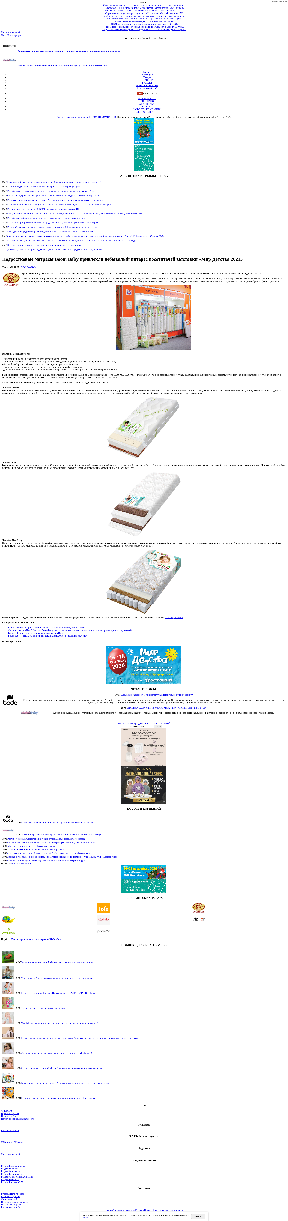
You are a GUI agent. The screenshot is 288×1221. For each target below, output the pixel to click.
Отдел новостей (9, 1199)
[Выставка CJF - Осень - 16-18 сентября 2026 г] (144, 892)
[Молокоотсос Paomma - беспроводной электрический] (144, 765)
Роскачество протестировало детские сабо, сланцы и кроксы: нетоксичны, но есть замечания (55, 200)
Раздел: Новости (9, 1168)
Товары (147, 77)
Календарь (158, 1210)
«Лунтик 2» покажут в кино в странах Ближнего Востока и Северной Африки (47, 860)
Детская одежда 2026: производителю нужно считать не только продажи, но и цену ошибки (54, 249)
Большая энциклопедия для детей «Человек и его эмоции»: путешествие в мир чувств (65, 1083)
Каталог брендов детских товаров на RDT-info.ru (36, 939)
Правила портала (10, 1113)
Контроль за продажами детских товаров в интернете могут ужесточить (44, 245)
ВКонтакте (6, 1142)
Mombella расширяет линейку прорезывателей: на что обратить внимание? (59, 1023)
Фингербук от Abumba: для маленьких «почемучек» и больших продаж (57, 978)
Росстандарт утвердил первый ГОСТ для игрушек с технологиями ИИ (43, 209)
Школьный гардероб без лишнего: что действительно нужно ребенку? (157, 695)
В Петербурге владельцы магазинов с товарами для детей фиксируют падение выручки (52, 227)
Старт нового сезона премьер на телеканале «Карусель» (35, 849)
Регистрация (170, 1210)
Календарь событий (147, 88)
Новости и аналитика (147, 85)
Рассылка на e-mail (10, 32)
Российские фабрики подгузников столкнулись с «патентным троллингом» (46, 218)
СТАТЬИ (147, 106)
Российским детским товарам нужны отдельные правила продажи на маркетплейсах (50, 191)
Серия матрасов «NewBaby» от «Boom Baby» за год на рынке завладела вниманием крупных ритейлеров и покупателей (70, 630)
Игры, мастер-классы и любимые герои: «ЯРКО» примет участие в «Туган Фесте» (49, 853)
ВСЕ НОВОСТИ (147, 98)
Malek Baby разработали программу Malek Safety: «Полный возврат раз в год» (167, 707)
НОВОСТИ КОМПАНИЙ (147, 109)
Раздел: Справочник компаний (17, 1176)
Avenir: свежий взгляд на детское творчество (44, 1008)
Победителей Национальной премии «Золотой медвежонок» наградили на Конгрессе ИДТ (54, 182)
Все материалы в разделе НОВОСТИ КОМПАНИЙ (144, 723)
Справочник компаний (124, 1210)
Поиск (180, 1210)
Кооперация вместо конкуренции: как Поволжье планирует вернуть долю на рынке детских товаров (59, 204)
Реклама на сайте (10, 1130)
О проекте (6, 1110)
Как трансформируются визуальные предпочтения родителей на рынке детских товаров (52, 222)
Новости (148, 1210)
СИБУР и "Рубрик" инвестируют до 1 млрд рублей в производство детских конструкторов (54, 195)
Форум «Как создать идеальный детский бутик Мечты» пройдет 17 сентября (46, 838)
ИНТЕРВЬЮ (147, 101)
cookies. (85, 1218)
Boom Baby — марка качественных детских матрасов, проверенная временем (48, 635)
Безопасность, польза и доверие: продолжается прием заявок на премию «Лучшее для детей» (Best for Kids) (62, 856)
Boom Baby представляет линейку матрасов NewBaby (35, 633)
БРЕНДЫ (147, 82)
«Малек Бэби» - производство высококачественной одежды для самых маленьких (62, 65)
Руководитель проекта (12, 1194)
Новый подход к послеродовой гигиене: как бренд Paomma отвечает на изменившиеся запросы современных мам (79, 1038)
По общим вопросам (11, 1204)
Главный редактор (10, 1196)
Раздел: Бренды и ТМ (12, 1182)
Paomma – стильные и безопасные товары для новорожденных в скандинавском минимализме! (70, 51)
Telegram (18, 1142)
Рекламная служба (10, 1207)
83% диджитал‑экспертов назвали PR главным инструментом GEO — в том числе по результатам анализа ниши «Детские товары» (74, 213)
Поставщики (147, 74)
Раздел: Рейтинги (10, 1179)
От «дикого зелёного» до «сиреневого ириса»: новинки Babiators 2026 (57, 1053)
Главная (147, 72)
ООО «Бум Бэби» (174, 617)
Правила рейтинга (10, 1116)
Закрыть (198, 1216)
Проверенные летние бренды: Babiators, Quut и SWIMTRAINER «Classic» (59, 993)
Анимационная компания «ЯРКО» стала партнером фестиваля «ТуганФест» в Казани (51, 842)
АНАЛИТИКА (147, 104)
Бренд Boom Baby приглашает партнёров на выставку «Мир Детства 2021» (46, 627)
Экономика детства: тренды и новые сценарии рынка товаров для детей (44, 186)
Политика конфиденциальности (17, 1119)
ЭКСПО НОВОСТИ (147, 112)
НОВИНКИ (147, 80)
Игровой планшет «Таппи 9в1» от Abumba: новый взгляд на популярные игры (61, 1068)
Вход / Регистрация (11, 35)
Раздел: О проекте (10, 1171)
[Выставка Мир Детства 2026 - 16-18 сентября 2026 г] (144, 683)
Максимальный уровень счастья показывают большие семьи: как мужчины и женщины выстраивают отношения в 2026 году (71, 240)
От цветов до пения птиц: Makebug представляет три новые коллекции (57, 962)
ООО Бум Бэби (28, 267)
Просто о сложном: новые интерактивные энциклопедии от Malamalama (58, 1098)
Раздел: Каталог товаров (13, 1166)
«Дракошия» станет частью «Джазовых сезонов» (32, 846)
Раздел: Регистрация (11, 1174)
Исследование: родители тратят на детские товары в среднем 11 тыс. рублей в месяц (50, 231)
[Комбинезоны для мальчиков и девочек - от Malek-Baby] (144, 803)
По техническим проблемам (15, 1202)
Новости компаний (21, 863)
